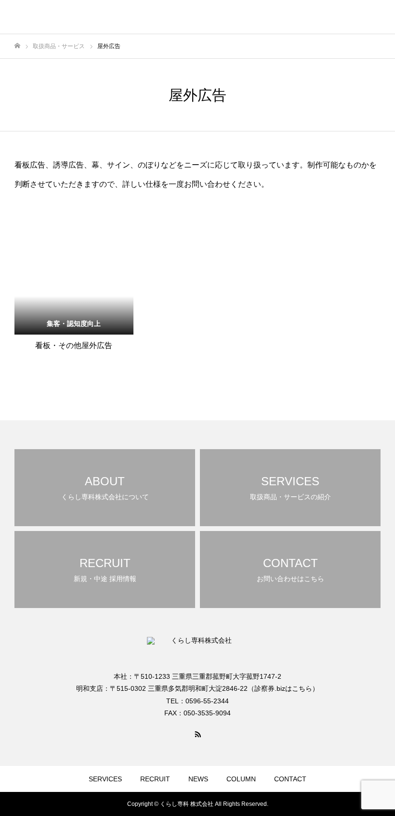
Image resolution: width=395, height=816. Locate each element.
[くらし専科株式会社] (65, 17)
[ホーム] (17, 46)
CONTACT (290, 779)
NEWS (198, 779)
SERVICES (105, 779)
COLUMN (241, 779)
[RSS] (197, 733)
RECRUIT (155, 779)
